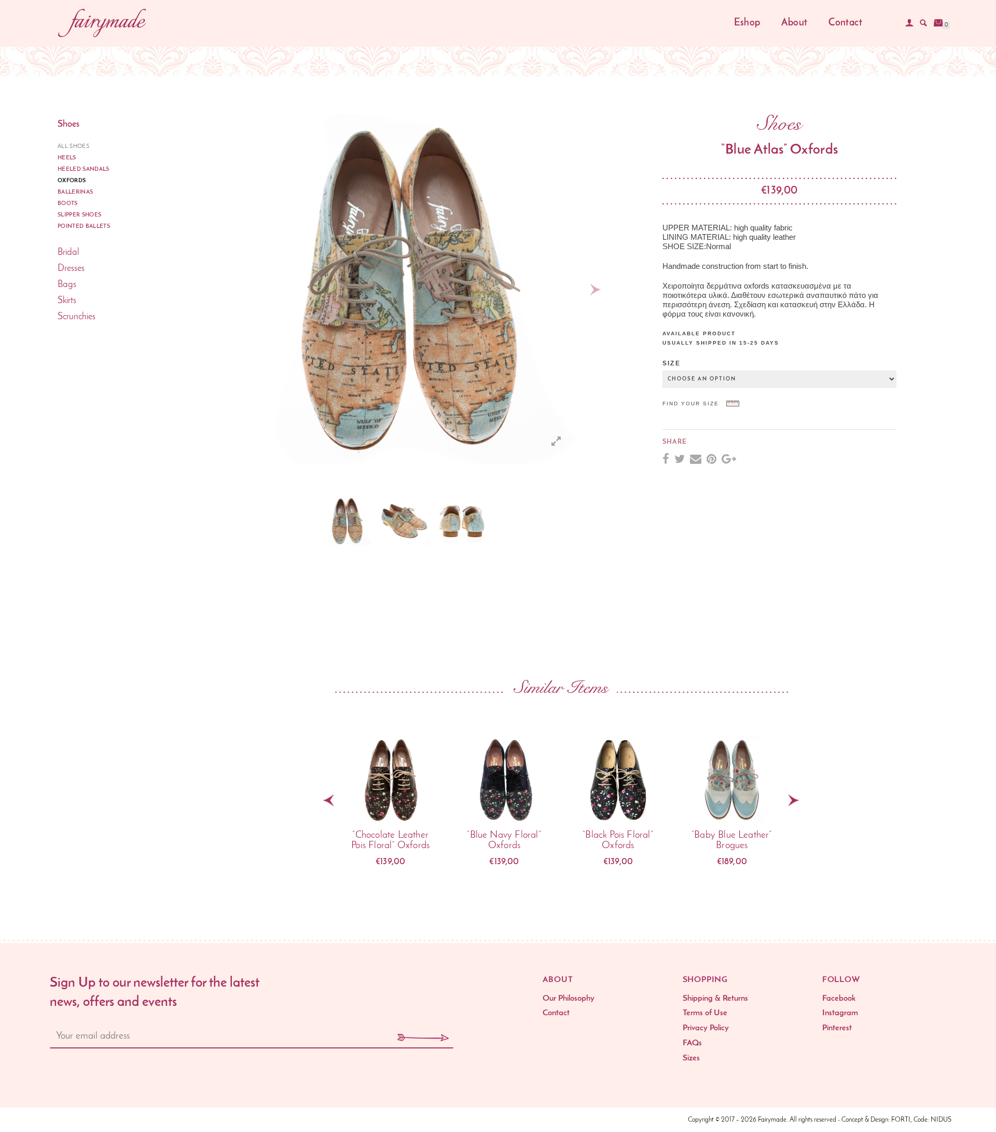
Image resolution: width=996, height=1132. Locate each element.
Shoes (68, 124)
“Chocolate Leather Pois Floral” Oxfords (390, 840)
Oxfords (72, 181)
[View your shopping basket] (938, 23)
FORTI (900, 1119)
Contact (845, 23)
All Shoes (73, 146)
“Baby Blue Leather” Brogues (731, 840)
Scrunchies (76, 317)
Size (671, 363)
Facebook (838, 998)
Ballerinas (75, 192)
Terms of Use (705, 1013)
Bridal (68, 252)
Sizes (691, 1058)
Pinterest (837, 1028)
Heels (67, 158)
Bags (67, 285)
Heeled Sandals (83, 169)
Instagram (840, 1013)
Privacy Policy (706, 1028)
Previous (306, 521)
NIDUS (941, 1119)
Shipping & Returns (715, 998)
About (794, 23)
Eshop (747, 23)
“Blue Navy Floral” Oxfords (504, 840)
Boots (68, 204)
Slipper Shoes (79, 215)
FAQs (692, 1043)
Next (595, 289)
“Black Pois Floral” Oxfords (618, 840)
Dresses (71, 269)
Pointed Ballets (84, 226)
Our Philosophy (568, 998)
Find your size (690, 403)
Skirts (67, 301)
